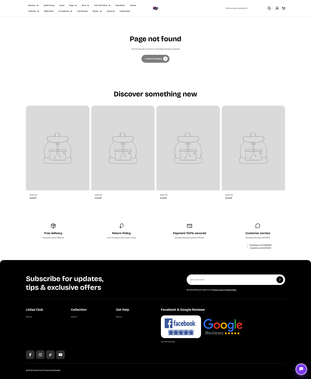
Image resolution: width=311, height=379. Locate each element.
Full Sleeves (82, 11)
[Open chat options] (301, 369)
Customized (125, 11)
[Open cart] (283, 8)
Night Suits (48, 11)
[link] (155, 59)
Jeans (61, 5)
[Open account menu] (277, 8)
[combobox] (248, 8)
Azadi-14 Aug (49, 5)
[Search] (269, 8)
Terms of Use (218, 290)
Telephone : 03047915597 (260, 248)
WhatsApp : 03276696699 (260, 245)
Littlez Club (37, 370)
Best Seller (120, 5)
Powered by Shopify (51, 370)
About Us (111, 11)
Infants (133, 5)
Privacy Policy (230, 290)
